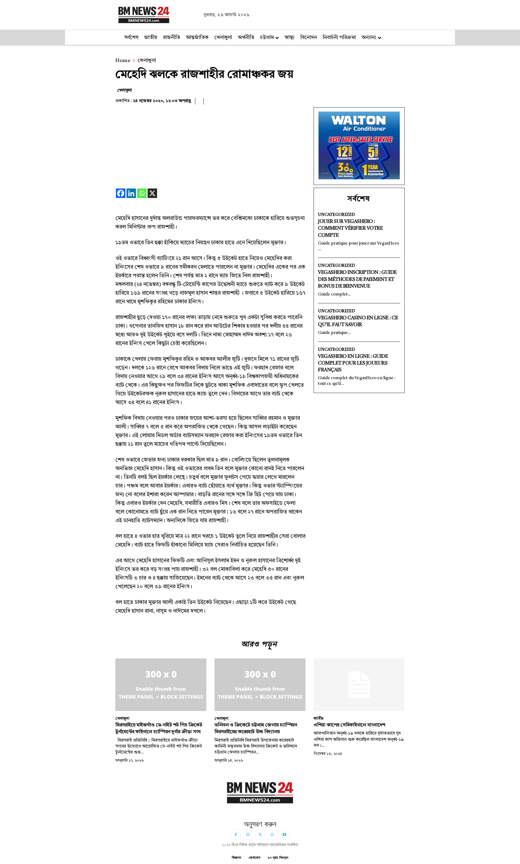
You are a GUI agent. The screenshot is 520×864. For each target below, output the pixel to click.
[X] (152, 193)
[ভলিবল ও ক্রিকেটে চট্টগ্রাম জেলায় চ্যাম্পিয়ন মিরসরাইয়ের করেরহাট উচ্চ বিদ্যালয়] (260, 684)
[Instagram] (248, 834)
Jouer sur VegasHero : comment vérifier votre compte (350, 228)
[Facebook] (120, 193)
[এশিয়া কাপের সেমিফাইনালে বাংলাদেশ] (359, 684)
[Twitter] (260, 834)
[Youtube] (284, 834)
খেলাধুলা (147, 60)
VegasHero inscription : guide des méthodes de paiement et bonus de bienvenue (357, 279)
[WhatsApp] (272, 834)
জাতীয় (318, 718)
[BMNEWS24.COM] (158, 14)
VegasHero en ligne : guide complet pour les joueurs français (353, 363)
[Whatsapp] (142, 193)
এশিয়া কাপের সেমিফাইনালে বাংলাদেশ (349, 725)
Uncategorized (336, 215)
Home (123, 60)
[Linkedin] (131, 193)
